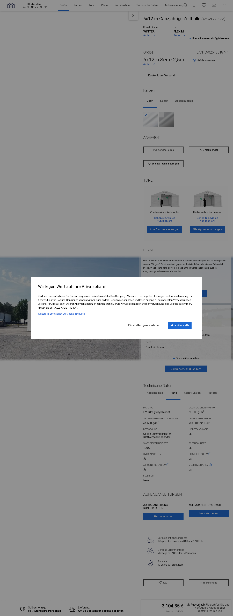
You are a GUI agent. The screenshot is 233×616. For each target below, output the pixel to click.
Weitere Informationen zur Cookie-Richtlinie (61, 313)
